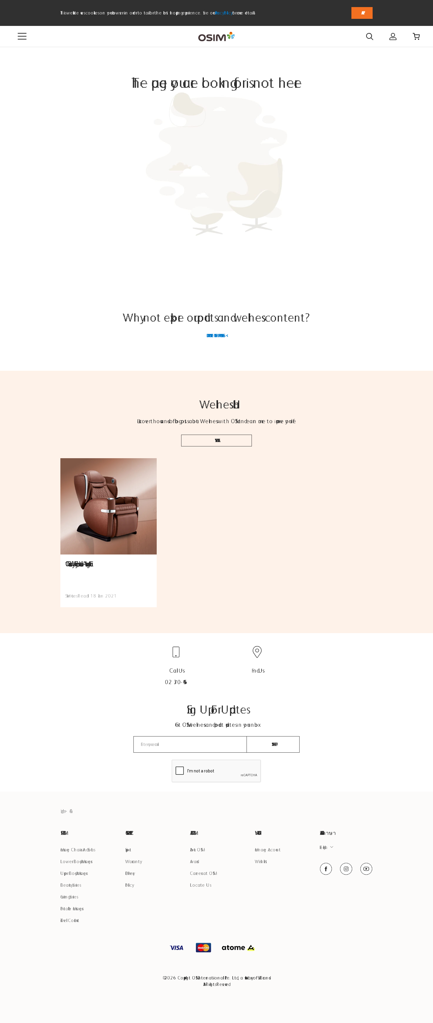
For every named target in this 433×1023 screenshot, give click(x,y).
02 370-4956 (176, 682)
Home (61, 811)
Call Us (176, 670)
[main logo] (216, 36)
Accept (362, 13)
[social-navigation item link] (326, 869)
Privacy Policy (223, 13)
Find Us (257, 670)
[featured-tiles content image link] (108, 506)
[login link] (392, 36)
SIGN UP (273, 744)
